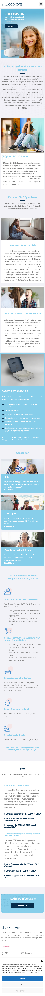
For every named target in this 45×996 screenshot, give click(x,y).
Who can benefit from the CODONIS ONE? (23, 814)
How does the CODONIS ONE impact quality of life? (20, 826)
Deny (22, 985)
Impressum (5, 947)
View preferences (23, 991)
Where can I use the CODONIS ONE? (21, 871)
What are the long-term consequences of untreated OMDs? (22, 835)
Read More (8, 490)
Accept (22, 979)
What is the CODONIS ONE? (17, 785)
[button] (42, 960)
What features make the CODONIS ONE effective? (21, 865)
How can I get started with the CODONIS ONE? (21, 876)
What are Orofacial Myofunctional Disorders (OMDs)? (19, 819)
